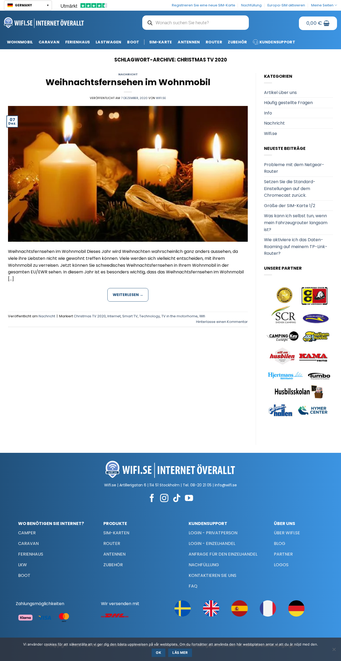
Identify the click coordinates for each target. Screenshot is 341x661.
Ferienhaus (77, 42)
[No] (334, 651)
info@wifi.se (226, 485)
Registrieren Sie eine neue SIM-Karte (203, 5)
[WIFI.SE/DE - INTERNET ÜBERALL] (44, 22)
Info (268, 113)
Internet (114, 316)
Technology (149, 316)
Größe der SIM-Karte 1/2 (289, 206)
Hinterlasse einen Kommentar (222, 321)
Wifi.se (161, 98)
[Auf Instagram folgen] (164, 498)
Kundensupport (277, 42)
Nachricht (128, 74)
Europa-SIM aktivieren (286, 5)
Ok (158, 653)
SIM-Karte (160, 42)
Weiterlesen (128, 294)
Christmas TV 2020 (90, 316)
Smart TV (130, 316)
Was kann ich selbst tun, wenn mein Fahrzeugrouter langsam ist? (295, 222)
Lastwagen (108, 42)
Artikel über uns (280, 92)
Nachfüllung (251, 5)
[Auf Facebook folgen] (152, 498)
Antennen (189, 42)
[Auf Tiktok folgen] (177, 498)
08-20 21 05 (201, 485)
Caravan (49, 42)
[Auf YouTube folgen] (189, 498)
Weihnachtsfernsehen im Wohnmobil (128, 82)
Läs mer (180, 653)
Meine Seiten (322, 5)
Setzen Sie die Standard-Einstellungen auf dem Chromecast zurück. (289, 188)
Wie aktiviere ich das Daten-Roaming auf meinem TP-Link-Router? (295, 246)
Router (214, 42)
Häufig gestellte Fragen (288, 103)
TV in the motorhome (179, 316)
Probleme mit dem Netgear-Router (294, 168)
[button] (28, 5)
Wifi (202, 316)
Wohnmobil (20, 42)
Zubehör (237, 42)
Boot (133, 42)
